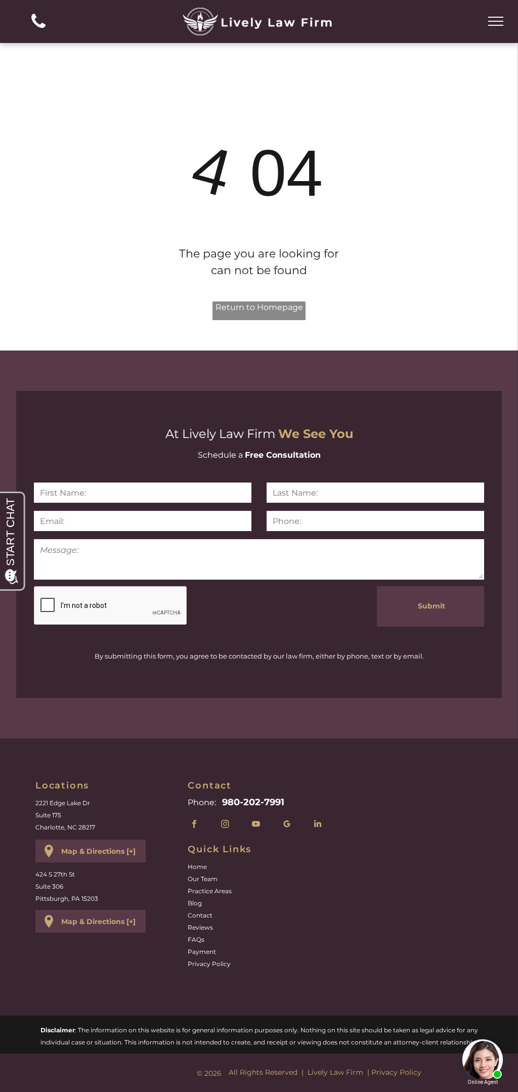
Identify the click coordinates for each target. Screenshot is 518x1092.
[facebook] (194, 825)
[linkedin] (317, 825)
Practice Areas (210, 891)
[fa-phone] (38, 30)
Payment (202, 951)
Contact (200, 915)
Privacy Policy (209, 964)
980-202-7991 (253, 802)
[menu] (496, 21)
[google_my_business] (286, 825)
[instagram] (225, 825)
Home (197, 866)
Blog (195, 903)
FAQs (196, 939)
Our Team (203, 879)
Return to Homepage (259, 307)
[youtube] (255, 825)
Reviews (200, 927)
